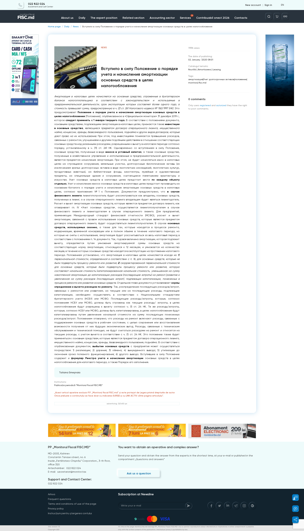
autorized (221, 105)
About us (67, 18)
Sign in (268, 5)
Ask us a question (139, 473)
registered (205, 105)
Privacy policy (56, 508)
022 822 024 (36, 4)
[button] (293, 497)
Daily (82, 18)
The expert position (103, 18)
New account (253, 5)
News (76, 26)
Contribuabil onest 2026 (212, 18)
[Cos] (277, 16)
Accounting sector (162, 18)
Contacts (240, 18)
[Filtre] (285, 16)
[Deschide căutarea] (269, 16)
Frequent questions (59, 499)
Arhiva (51, 494)
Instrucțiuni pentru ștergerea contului (70, 513)
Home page (54, 26)
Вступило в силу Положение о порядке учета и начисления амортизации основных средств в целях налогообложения (147, 26)
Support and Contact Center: (70, 479)
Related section (133, 18)
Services (186, 17)
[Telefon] (20, 5)
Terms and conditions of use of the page (72, 503)
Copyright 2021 (53, 529)
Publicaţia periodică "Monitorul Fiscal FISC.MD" (78, 385)
